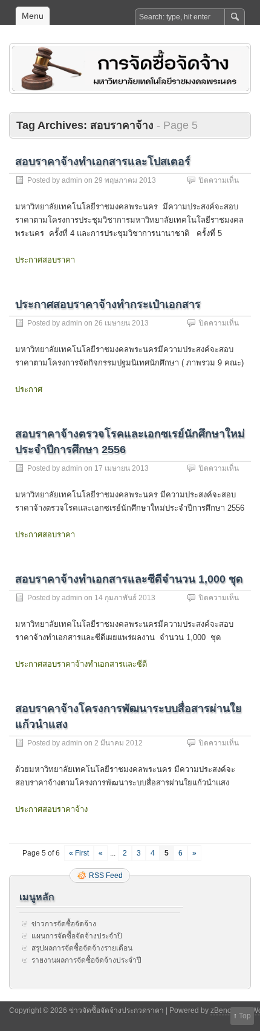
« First (79, 853)
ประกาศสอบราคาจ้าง (51, 809)
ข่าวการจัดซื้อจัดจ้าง (63, 924)
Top (245, 1016)
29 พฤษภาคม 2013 (125, 180)
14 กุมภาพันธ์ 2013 (124, 598)
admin (72, 180)
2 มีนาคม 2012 (118, 743)
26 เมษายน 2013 (121, 323)
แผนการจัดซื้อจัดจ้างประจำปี (76, 936)
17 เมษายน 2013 (121, 468)
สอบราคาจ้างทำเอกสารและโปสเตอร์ (102, 161)
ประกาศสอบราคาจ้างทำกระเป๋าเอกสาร (108, 304)
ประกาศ (28, 389)
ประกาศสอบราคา (45, 259)
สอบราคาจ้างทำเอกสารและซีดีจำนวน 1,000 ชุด (129, 579)
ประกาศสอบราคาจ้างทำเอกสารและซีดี (81, 664)
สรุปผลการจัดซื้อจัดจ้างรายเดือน (81, 948)
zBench (222, 1010)
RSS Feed (106, 875)
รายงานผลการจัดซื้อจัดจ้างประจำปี (86, 960)
